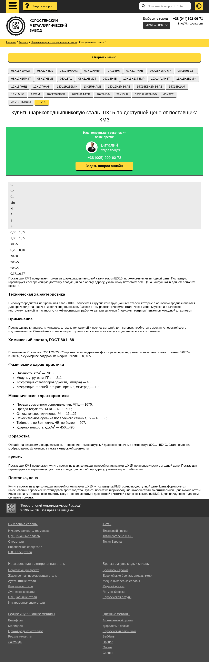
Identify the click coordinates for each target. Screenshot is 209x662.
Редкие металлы (20, 636)
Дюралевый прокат (116, 626)
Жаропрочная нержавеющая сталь (32, 575)
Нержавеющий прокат (23, 570)
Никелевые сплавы (23, 524)
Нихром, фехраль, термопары (29, 530)
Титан (107, 524)
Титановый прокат (115, 530)
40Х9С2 (168, 94)
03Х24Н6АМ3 (69, 70)
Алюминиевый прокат (118, 620)
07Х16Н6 (114, 70)
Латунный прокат (115, 591)
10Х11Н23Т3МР (134, 78)
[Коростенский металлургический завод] (11, 508)
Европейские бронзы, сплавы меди (127, 575)
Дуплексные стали (21, 591)
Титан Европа (112, 541)
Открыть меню (104, 57)
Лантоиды (15, 642)
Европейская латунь (117, 597)
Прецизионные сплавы (24, 536)
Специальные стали (22, 597)
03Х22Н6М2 (45, 70)
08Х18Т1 (66, 78)
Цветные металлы (116, 614)
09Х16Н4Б (110, 78)
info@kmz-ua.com (190, 23)
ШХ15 (42, 102)
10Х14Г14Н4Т (160, 78)
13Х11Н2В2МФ (67, 86)
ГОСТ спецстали (20, 552)
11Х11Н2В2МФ (186, 78)
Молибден (15, 626)
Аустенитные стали (22, 581)
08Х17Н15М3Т (21, 78)
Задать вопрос (42, 6)
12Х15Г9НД (19, 86)
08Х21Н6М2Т (87, 78)
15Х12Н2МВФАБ (119, 86)
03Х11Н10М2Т (21, 70)
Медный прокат (114, 586)
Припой (108, 642)
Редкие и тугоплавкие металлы (31, 614)
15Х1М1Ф (17, 94)
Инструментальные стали (26, 602)
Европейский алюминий (119, 631)
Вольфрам (15, 620)
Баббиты (109, 636)
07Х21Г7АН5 (134, 70)
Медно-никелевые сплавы (121, 581)
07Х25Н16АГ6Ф (160, 70)
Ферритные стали (20, 586)
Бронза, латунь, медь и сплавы (126, 563)
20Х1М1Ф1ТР (81, 94)
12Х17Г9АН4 (41, 86)
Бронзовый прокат (115, 570)
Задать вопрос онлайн (104, 166)
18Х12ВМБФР (56, 94)
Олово (107, 647)
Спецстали (16, 541)
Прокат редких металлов (25, 631)
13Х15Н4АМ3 (92, 86)
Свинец (108, 652)
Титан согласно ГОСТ (118, 536)
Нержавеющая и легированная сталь (36, 563)
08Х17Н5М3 (45, 78)
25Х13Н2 (122, 94)
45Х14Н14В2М (21, 102)
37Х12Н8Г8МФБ (146, 94)
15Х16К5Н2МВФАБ (149, 86)
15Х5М (35, 94)
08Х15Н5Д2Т (186, 70)
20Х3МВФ (103, 94)
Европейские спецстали (25, 547)
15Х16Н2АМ (177, 86)
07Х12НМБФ (92, 70)
